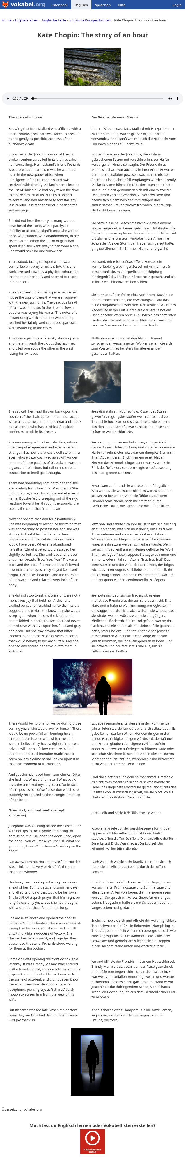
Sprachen (103, 4)
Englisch (81, 4)
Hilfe (121, 4)
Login (177, 4)
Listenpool (59, 4)
